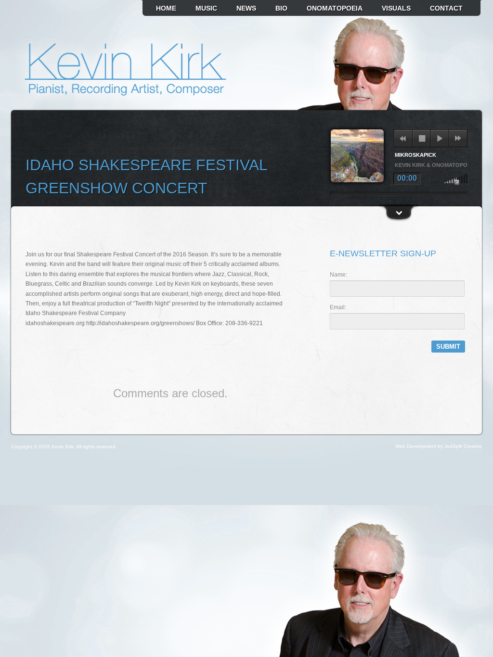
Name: (338, 274)
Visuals (396, 8)
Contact (446, 8)
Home (166, 8)
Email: (338, 307)
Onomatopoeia (335, 8)
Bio (281, 8)
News (246, 8)
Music (206, 8)
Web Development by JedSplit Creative (438, 446)
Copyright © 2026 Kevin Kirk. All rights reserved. (64, 446)
